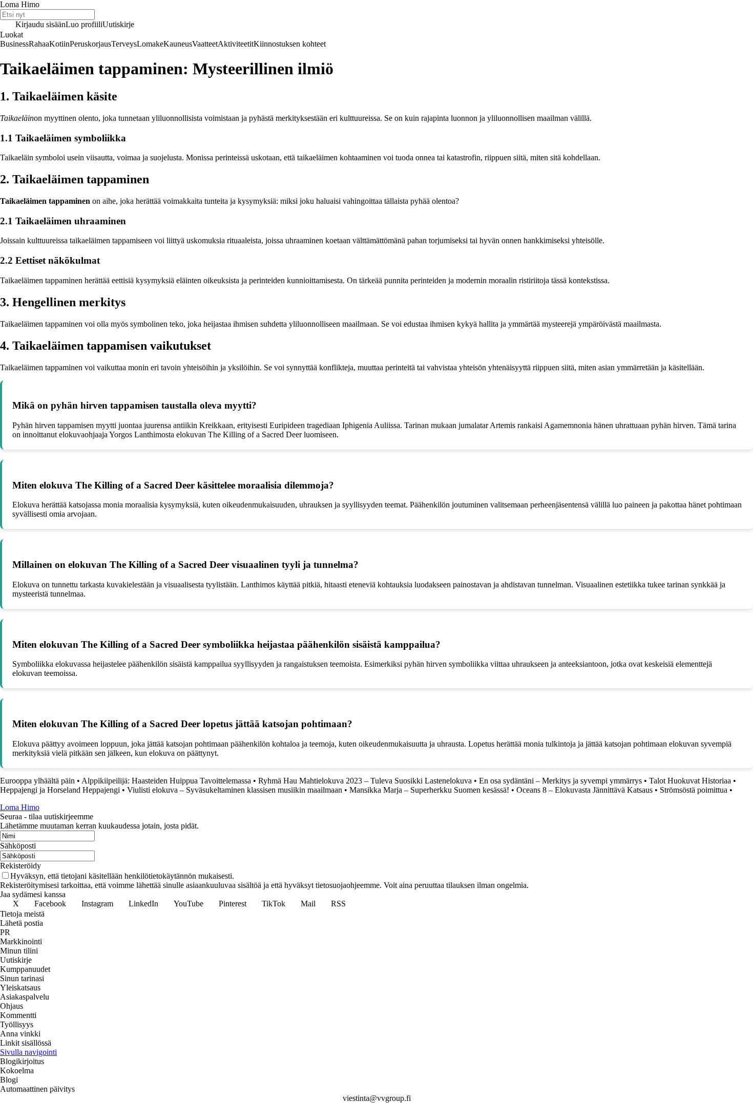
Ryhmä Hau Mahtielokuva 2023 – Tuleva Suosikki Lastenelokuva (365, 780)
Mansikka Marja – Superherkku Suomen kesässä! (429, 790)
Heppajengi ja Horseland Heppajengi (60, 790)
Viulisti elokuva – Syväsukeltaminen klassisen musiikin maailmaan (234, 790)
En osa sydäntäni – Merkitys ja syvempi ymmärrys (560, 780)
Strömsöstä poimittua (693, 790)
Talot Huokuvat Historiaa (690, 780)
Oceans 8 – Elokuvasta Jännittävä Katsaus (584, 790)
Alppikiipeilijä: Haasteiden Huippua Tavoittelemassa (166, 780)
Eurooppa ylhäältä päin (37, 780)
